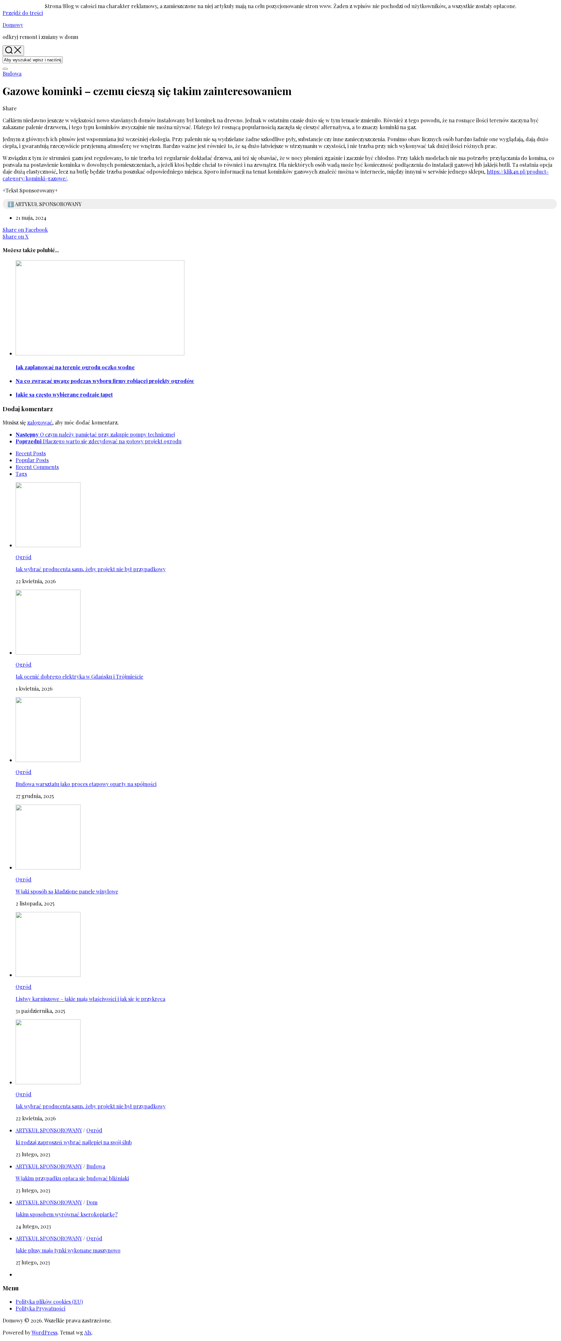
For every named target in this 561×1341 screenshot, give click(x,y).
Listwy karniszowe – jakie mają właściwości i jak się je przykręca (90, 998)
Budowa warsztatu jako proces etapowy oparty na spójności (86, 784)
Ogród (23, 557)
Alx (88, 1332)
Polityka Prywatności (40, 1308)
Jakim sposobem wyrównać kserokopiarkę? (67, 1214)
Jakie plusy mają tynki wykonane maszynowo (68, 1250)
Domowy (13, 24)
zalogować (39, 422)
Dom (91, 1202)
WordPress (44, 1332)
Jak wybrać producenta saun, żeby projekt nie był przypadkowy (91, 569)
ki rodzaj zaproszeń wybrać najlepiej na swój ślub (74, 1142)
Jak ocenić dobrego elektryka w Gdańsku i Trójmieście (79, 676)
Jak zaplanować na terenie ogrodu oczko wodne (75, 367)
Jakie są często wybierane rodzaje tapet (64, 394)
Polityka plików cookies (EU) (49, 1301)
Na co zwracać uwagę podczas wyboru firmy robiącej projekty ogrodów (105, 380)
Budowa (12, 73)
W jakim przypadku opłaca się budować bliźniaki (72, 1178)
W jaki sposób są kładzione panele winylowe (67, 891)
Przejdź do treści (23, 12)
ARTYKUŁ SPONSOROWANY (49, 1130)
